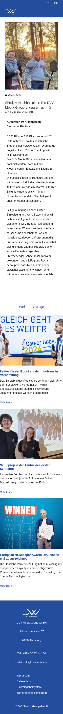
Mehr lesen (6, 402)
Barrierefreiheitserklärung (31, 692)
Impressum (23, 675)
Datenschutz (23, 681)
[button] (55, 12)
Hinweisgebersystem (28, 687)
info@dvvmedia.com (36, 662)
